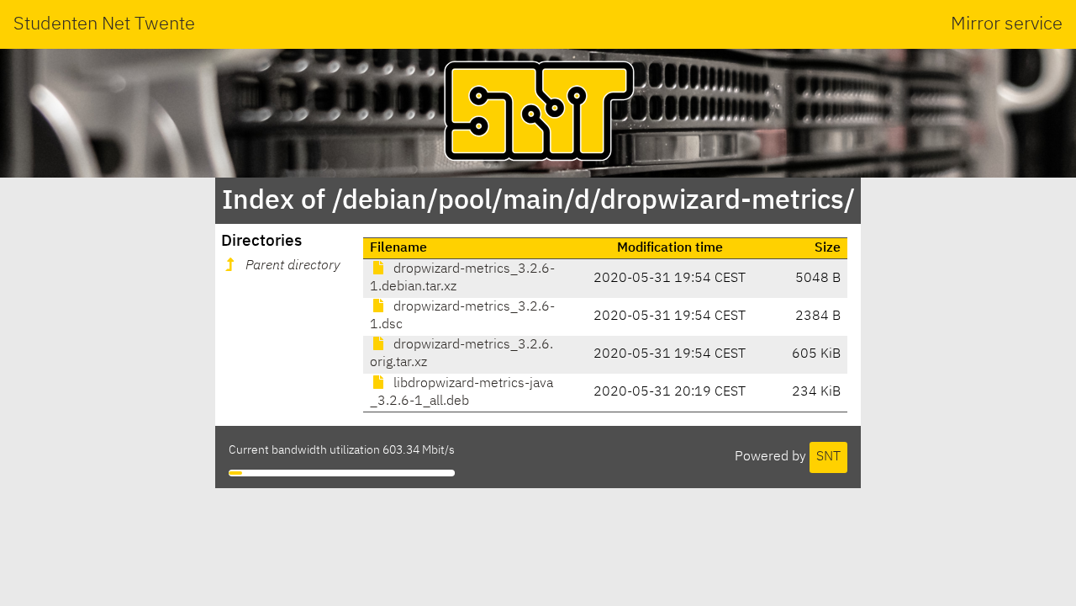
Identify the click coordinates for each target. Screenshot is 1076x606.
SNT (828, 457)
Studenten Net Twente (104, 24)
